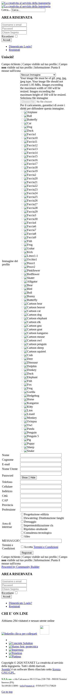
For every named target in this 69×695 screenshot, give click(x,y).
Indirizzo (7, 491)
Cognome (7, 459)
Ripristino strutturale (35, 529)
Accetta (41, 546)
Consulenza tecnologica (38, 532)
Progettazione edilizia (36, 514)
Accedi (6, 40)
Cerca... (5, 9)
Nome (5, 455)
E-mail (6, 464)
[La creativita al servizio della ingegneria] (25, 4)
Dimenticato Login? (20, 46)
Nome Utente (10, 468)
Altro (27, 536)
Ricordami (7, 36)
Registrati (14, 49)
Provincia (7, 505)
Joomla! (6, 669)
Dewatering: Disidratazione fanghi (44, 518)
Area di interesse (7, 525)
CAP (5, 500)
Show (25, 477)
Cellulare (7, 486)
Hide (33, 477)
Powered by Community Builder (20, 566)
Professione (8, 509)
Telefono (7, 482)
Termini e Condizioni (8, 547)
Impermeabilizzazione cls (38, 525)
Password (7, 475)
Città (5, 495)
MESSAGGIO (11, 540)
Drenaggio (30, 521)
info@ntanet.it (27, 685)
